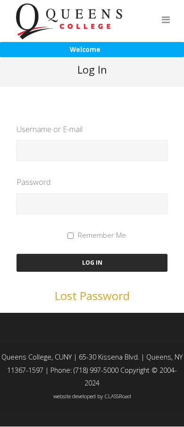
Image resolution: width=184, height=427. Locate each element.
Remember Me (102, 235)
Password (33, 182)
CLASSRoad (117, 396)
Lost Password (92, 295)
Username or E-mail (50, 129)
